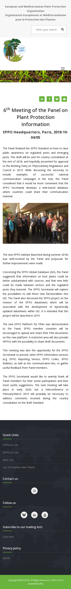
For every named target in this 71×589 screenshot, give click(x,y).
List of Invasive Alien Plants (19, 467)
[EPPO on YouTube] (45, 515)
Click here (8, 536)
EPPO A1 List (10, 445)
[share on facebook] (49, 99)
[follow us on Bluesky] (24, 515)
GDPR (6, 558)
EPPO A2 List (10, 452)
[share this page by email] (64, 99)
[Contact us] (34, 490)
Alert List (8, 460)
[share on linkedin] (42, 99)
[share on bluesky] (57, 99)
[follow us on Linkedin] (34, 515)
